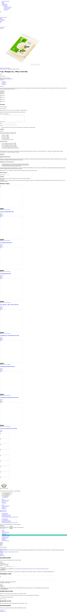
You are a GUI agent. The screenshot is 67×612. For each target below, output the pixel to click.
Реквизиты (4, 503)
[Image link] (4, 489)
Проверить (2, 176)
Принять (16, 551)
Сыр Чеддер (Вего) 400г (5, 273)
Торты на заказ (4, 501)
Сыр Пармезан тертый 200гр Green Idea (9, 397)
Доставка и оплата (7, 7)
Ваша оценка (2, 113)
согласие (34, 587)
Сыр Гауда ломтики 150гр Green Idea (8, 428)
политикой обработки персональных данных (22, 568)
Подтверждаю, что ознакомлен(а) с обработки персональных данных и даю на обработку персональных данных (25, 587)
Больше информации (7, 551)
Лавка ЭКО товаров (5, 500)
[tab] (4, 81)
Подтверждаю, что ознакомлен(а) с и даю (25, 568)
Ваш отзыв (2, 121)
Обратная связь (7, 8)
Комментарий (2, 567)
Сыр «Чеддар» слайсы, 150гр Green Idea (9, 304)
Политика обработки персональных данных (10, 522)
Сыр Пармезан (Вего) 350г (6, 242)
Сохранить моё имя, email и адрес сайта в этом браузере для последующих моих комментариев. (18, 127)
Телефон (1, 585)
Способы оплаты (5, 514)
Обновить (35, 170)
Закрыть (1, 543)
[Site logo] (5, 15)
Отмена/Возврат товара (6, 515)
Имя (1, 123)
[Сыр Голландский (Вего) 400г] (11, 207)
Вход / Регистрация (5, 540)
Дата (1, 564)
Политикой (16, 587)
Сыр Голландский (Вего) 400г (7, 211)
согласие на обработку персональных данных (41, 568)
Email (1, 125)
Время (1, 565)
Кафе (3, 499)
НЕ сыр (11, 78)
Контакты (6, 9)
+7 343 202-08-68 (3, 609)
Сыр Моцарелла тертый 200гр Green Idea (9, 335)
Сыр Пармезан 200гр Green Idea (7, 366)
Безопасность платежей (6, 516)
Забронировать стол (3, 16)
